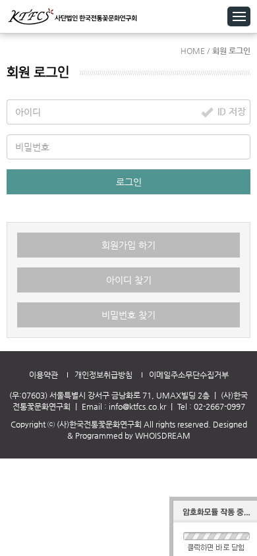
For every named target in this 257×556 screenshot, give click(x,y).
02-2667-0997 (219, 406)
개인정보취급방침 (103, 374)
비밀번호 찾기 (128, 315)
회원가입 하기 (128, 245)
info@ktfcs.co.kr (137, 406)
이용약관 (43, 374)
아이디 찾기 (129, 280)
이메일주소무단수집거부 (189, 374)
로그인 (129, 182)
